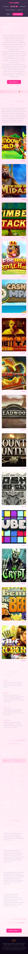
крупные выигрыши (10, 9)
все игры (14, 6)
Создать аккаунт (13, 930)
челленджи (22, 6)
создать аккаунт (18, 14)
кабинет (8, 14)
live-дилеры (6, 6)
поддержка (20, 9)
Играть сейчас (13, 82)
